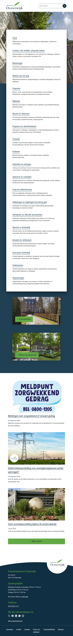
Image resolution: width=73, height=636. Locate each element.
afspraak (25, 597)
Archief (18, 629)
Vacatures (9, 629)
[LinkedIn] (16, 616)
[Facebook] (13, 616)
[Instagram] (23, 616)
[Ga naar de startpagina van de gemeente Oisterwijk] (14, 6)
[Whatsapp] (20, 616)
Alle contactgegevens (15, 621)
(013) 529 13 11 (13, 606)
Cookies (27, 629)
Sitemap (61, 629)
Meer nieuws (37, 541)
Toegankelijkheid (49, 629)
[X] (9, 616)
